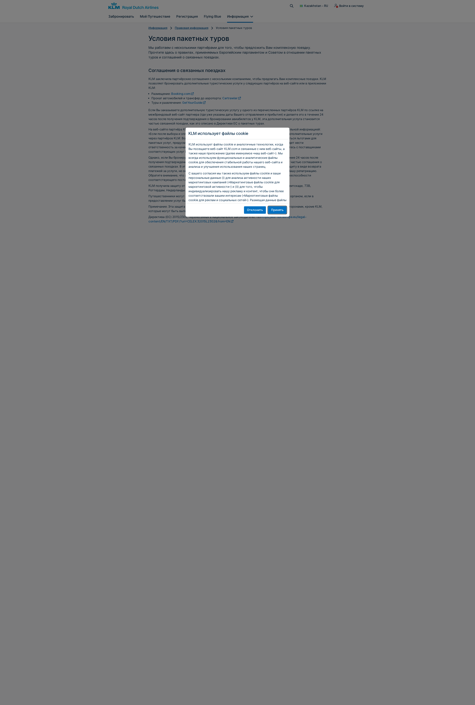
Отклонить (255, 210)
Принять (277, 210)
